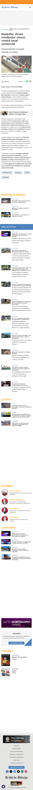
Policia (27, 172)
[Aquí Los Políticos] (4, 492)
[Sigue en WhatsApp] (27, 81)
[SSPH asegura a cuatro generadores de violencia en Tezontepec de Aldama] (6, 534)
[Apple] (18, 771)
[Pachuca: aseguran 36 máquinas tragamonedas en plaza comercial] (6, 289)
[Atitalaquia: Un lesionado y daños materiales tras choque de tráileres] (6, 238)
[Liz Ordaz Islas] (4, 519)
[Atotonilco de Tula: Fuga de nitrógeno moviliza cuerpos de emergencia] (6, 372)
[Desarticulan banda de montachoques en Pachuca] (6, 387)
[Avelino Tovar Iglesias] (4, 501)
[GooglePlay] (22, 771)
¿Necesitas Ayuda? (16, 767)
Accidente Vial (7, 172)
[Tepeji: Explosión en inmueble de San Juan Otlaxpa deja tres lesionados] (6, 306)
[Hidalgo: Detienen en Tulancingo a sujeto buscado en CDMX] (6, 541)
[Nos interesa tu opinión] (16, 739)
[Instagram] (25, 771)
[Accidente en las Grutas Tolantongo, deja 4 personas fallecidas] (6, 549)
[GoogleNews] (14, 771)
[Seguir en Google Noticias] (30, 81)
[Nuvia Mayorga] (4, 510)
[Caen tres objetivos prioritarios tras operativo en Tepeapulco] (6, 323)
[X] (11, 771)
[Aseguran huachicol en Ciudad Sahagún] (6, 356)
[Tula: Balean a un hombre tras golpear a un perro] (6, 214)
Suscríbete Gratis (16, 643)
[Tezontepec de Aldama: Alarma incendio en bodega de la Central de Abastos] (6, 557)
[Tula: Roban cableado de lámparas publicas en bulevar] (6, 255)
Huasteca (5, 177)
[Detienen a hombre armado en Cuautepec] (6, 207)
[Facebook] (7, 771)
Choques (18, 172)
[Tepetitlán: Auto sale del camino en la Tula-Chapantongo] (6, 200)
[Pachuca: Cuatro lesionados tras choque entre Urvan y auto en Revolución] (6, 340)
